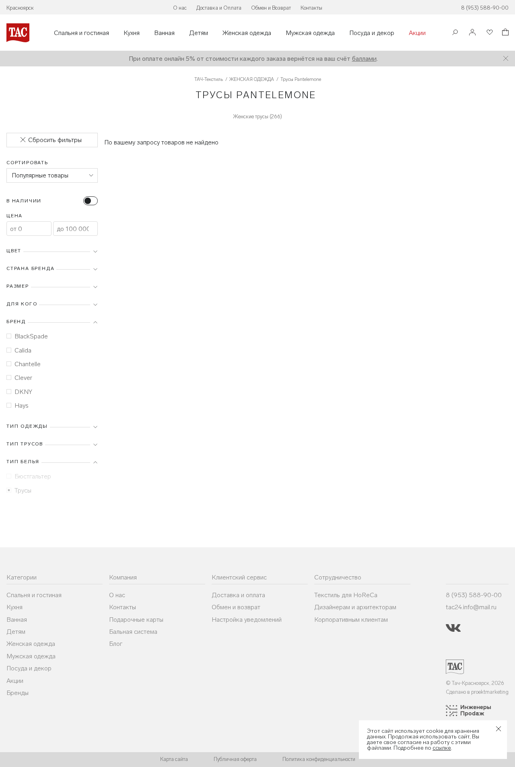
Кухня (132, 33)
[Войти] (472, 32)
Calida (22, 350)
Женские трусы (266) (257, 116)
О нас (180, 8)
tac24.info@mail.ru (471, 607)
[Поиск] (455, 33)
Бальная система (133, 631)
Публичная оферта (235, 759)
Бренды (17, 693)
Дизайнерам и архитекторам (355, 607)
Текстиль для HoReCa (345, 595)
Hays (21, 405)
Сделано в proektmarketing (477, 692)
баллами (364, 58)
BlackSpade (31, 336)
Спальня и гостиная (81, 33)
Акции (417, 33)
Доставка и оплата (238, 595)
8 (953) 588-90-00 (485, 8)
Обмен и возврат (236, 607)
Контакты (311, 8)
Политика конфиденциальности (318, 759)
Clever (23, 377)
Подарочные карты (136, 619)
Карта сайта (174, 759)
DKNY (23, 392)
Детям (198, 33)
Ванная (164, 33)
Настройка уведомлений (247, 619)
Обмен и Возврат (271, 8)
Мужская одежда (310, 33)
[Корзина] (505, 33)
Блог (115, 643)
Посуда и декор (371, 33)
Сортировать (27, 162)
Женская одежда (246, 33)
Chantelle (27, 364)
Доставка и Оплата (218, 8)
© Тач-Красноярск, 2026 (475, 683)
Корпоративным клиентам (351, 619)
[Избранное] (489, 32)
